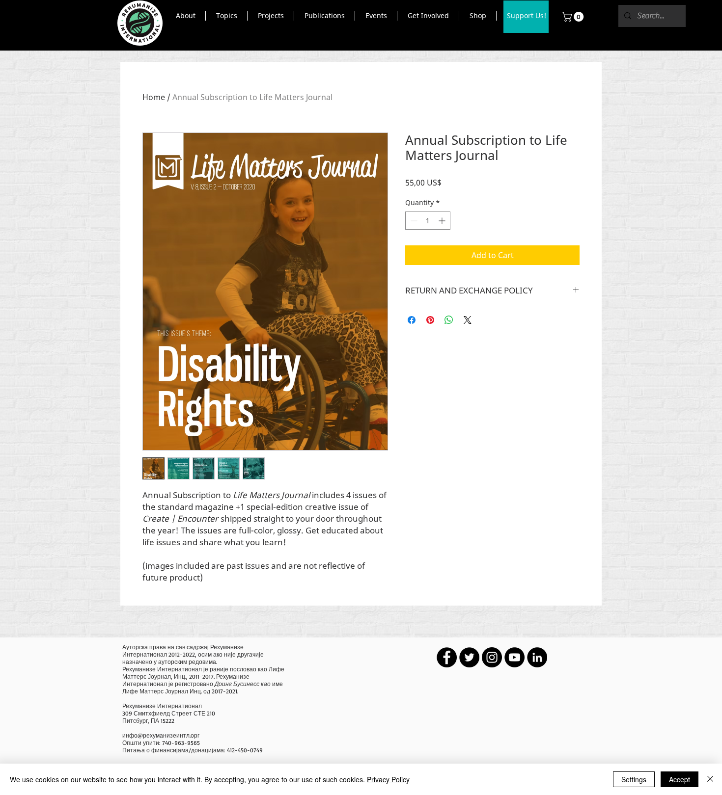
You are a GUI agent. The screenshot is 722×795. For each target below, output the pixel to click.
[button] (185, 16)
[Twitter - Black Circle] (469, 657)
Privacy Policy (388, 779)
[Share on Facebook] (411, 320)
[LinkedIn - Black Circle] (537, 657)
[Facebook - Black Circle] (447, 657)
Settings (633, 779)
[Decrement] (413, 220)
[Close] (710, 779)
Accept (679, 779)
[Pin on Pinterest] (430, 320)
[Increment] (443, 220)
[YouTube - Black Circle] (514, 657)
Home (153, 97)
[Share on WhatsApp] (449, 320)
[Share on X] (467, 320)
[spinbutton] (428, 220)
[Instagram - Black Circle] (492, 657)
